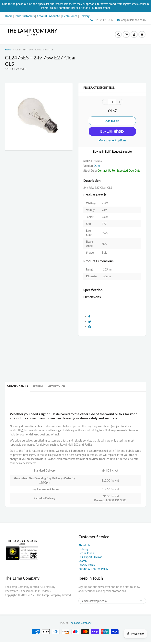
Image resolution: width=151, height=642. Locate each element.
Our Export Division (90, 557)
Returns (38, 386)
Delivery (83, 549)
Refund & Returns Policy (93, 568)
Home (8, 49)
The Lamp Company (80, 622)
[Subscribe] (141, 600)
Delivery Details (17, 386)
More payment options (112, 140)
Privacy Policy (86, 564)
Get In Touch (56, 386)
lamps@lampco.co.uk (133, 20)
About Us (84, 545)
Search (82, 561)
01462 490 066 (103, 20)
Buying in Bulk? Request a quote (112, 151)
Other (97, 165)
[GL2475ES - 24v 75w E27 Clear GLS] (39, 116)
